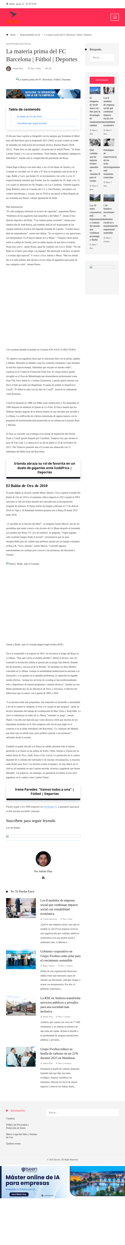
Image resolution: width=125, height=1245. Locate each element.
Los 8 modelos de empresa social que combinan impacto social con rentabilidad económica (109, 112)
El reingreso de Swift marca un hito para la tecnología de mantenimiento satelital (97, 112)
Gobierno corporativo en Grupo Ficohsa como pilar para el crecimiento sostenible (60, 956)
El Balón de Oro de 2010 (29, 116)
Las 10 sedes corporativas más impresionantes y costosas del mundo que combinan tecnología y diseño (97, 222)
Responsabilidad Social (18, 44)
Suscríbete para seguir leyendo (32, 123)
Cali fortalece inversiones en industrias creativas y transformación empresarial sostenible (111, 219)
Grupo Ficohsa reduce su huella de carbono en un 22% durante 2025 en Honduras (59, 1053)
